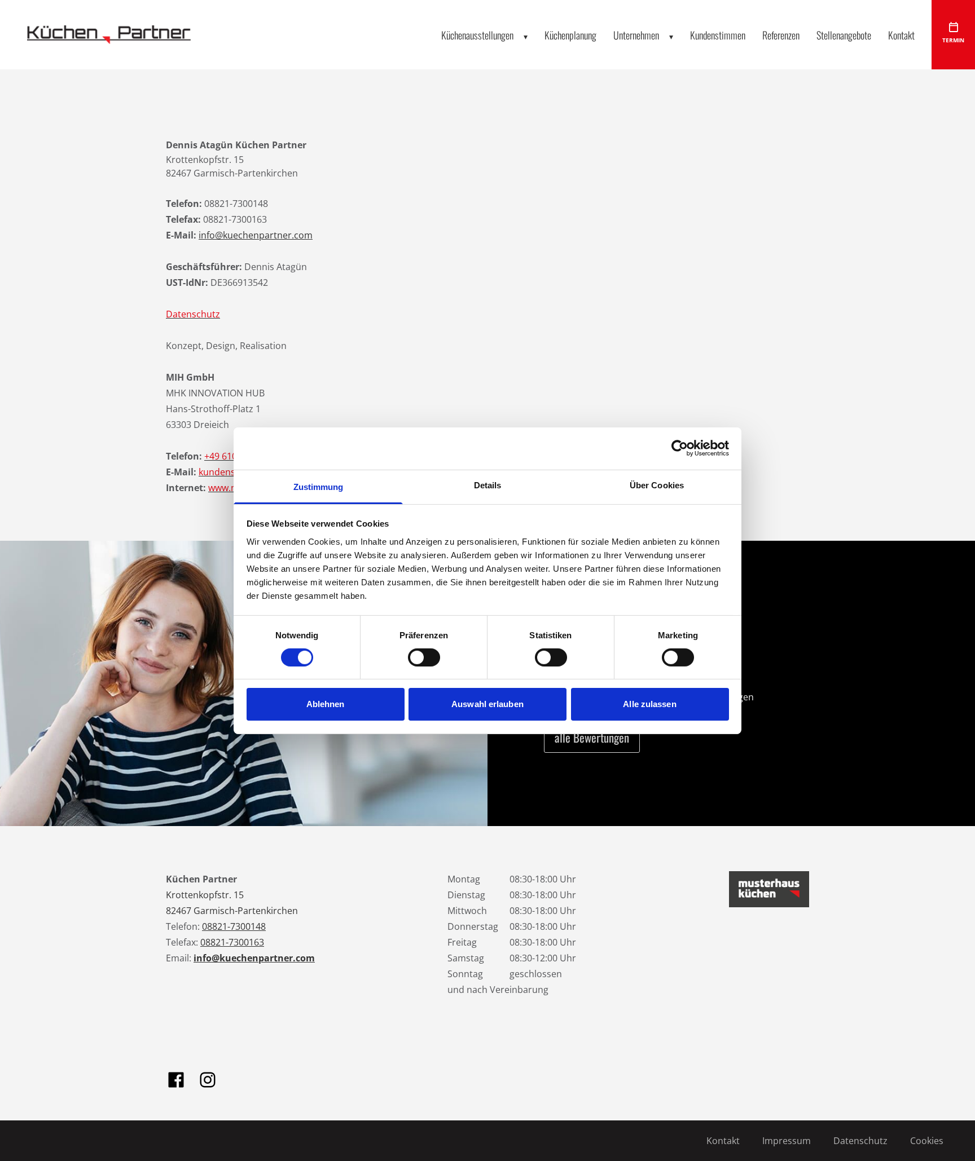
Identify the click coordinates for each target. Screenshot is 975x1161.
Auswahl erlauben (487, 704)
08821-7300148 (234, 926)
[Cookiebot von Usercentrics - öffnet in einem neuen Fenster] (679, 448)
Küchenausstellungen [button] (477, 35)
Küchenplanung (570, 35)
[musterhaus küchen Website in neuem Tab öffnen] (769, 889)
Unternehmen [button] (636, 35)
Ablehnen (325, 704)
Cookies (926, 1140)
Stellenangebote (843, 35)
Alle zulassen (649, 704)
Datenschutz (860, 1140)
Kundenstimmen (717, 35)
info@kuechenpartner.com (256, 235)
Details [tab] (488, 484)
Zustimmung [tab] (318, 486)
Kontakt (901, 35)
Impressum (786, 1140)
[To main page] (109, 34)
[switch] (424, 657)
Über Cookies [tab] (657, 484)
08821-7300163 (232, 942)
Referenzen (781, 35)
